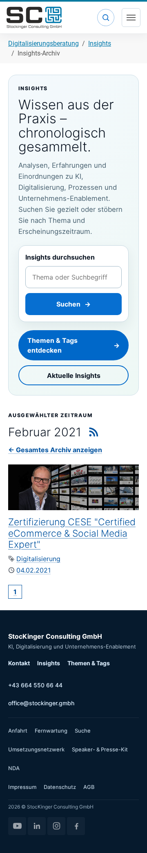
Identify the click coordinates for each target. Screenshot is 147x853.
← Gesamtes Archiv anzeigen (55, 450)
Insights (48, 663)
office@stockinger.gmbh (41, 703)
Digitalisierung (38, 559)
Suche (83, 730)
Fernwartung (51, 730)
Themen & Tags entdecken (73, 345)
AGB (89, 787)
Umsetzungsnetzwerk (36, 749)
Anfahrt (17, 730)
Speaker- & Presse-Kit (100, 749)
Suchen (73, 304)
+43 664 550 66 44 (35, 685)
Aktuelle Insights (73, 375)
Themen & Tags (88, 663)
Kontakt (19, 663)
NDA (14, 768)
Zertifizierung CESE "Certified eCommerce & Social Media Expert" (72, 533)
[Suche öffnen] (105, 17)
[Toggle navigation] (131, 17)
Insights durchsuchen (60, 257)
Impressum (22, 787)
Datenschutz (60, 787)
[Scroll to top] (129, 835)
